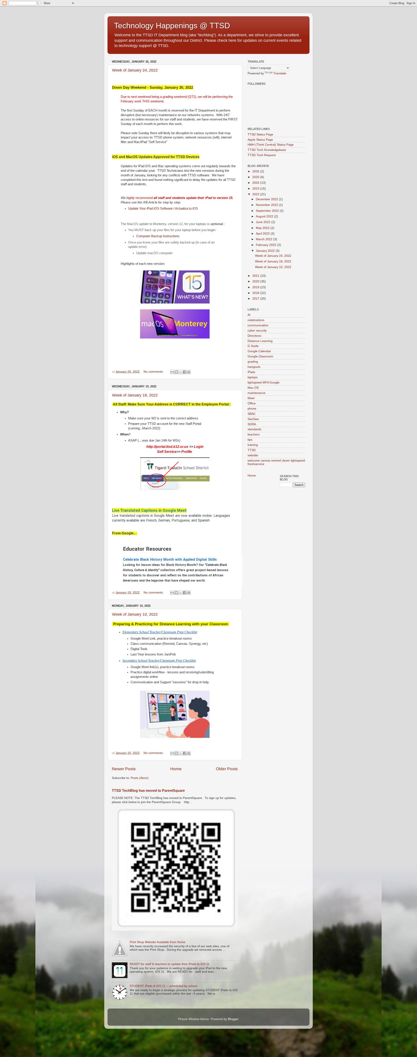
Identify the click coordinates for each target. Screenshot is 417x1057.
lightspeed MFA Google (264, 382)
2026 (256, 171)
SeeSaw (253, 419)
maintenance (256, 393)
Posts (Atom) (140, 778)
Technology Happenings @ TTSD (172, 25)
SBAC (252, 413)
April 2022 (263, 233)
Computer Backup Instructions (158, 236)
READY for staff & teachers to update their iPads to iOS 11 (170, 964)
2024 (256, 182)
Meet (251, 398)
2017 (256, 298)
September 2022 (268, 210)
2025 (256, 177)
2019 (256, 287)
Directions (254, 335)
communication (258, 325)
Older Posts (227, 769)
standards (254, 429)
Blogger (233, 1019)
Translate (279, 73)
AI (249, 315)
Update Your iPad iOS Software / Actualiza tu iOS (163, 208)
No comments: (154, 371)
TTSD (252, 450)
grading (253, 361)
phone (252, 408)
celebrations (256, 320)
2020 (256, 281)
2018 (256, 293)
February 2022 (266, 245)
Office (252, 403)
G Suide (253, 346)
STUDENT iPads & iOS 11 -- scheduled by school (163, 986)
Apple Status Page (260, 139)
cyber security (257, 330)
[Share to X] (180, 372)
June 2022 (263, 222)
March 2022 (264, 239)
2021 (256, 275)
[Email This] (172, 372)
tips (250, 439)
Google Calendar (259, 351)
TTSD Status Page (260, 134)
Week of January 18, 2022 (135, 395)
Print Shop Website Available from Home (157, 942)
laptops (253, 377)
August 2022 (265, 216)
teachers (254, 434)
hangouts (254, 366)
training (253, 445)
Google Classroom (260, 356)
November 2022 (267, 205)
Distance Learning (260, 341)
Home (176, 769)
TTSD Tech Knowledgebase (267, 150)
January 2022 (266, 250)
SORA (252, 424)
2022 (256, 194)
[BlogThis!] (176, 372)
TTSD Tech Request (262, 155)
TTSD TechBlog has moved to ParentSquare (148, 790)
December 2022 (267, 199)
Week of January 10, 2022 (135, 614)
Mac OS (253, 387)
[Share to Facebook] (184, 372)
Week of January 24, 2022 (135, 70)
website (253, 455)
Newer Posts (124, 769)
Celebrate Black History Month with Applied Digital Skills (170, 559)
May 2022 (263, 228)
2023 (256, 188)
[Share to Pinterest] (189, 372)
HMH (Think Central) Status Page (271, 144)
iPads (251, 372)
